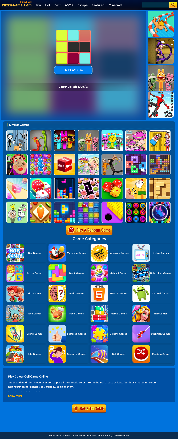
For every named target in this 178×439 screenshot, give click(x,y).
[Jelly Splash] (88, 203)
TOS (100, 435)
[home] (16, 5)
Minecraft (115, 5)
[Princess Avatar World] (88, 155)
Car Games (76, 435)
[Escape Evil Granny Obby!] (17, 155)
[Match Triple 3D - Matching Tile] (40, 203)
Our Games (63, 435)
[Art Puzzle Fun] (136, 155)
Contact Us (90, 435)
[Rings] (136, 203)
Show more (15, 395)
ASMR (69, 5)
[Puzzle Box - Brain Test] (17, 203)
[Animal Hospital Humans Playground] (88, 131)
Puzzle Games (122, 435)
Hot (47, 5)
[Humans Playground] (112, 155)
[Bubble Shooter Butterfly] (160, 203)
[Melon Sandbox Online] (40, 131)
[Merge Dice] (112, 179)
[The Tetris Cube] (64, 179)
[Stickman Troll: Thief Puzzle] (17, 131)
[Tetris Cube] (64, 203)
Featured (98, 5)
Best (57, 5)
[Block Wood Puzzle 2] (160, 179)
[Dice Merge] (40, 179)
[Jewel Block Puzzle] (160, 155)
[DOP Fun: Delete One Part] (160, 131)
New (37, 5)
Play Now (75, 70)
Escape (83, 5)
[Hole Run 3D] (112, 203)
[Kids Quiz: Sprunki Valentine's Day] (112, 131)
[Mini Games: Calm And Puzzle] (136, 179)
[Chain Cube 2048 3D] (64, 155)
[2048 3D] (17, 179)
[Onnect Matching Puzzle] (88, 179)
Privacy (108, 435)
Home (52, 435)
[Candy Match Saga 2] (40, 155)
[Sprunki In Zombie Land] (64, 131)
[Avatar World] (136, 131)
